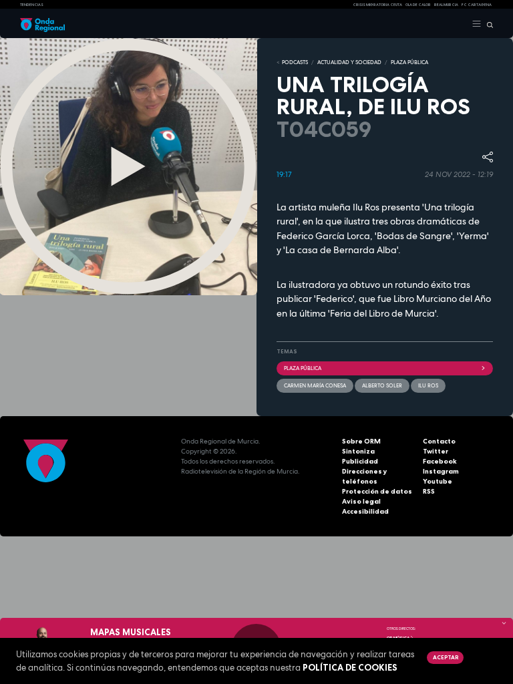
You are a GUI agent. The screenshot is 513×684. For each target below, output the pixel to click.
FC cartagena (477, 4)
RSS (429, 491)
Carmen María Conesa (315, 385)
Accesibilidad (365, 511)
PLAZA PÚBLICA (409, 62)
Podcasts (295, 62)
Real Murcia (446, 4)
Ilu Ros (428, 385)
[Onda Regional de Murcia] (42, 24)
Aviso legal (361, 501)
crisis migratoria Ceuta (377, 4)
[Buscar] (487, 24)
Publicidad (360, 461)
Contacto (439, 441)
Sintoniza (358, 451)
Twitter (435, 451)
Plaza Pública (302, 368)
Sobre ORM (361, 441)
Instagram (441, 471)
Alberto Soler (382, 385)
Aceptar (445, 657)
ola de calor (418, 4)
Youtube (437, 481)
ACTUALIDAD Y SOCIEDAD (349, 62)
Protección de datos (377, 491)
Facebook (440, 461)
